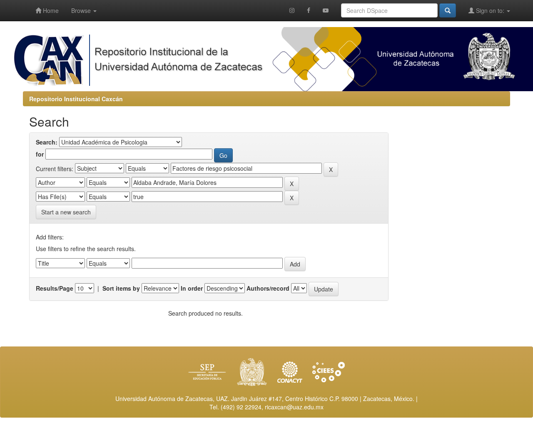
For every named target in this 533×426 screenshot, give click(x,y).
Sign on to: (490, 10)
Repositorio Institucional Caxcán (76, 99)
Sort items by (121, 288)
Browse (81, 10)
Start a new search (66, 212)
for (40, 154)
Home (50, 10)
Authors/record (268, 288)
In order (192, 288)
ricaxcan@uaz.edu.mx (294, 407)
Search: (46, 142)
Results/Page (54, 288)
